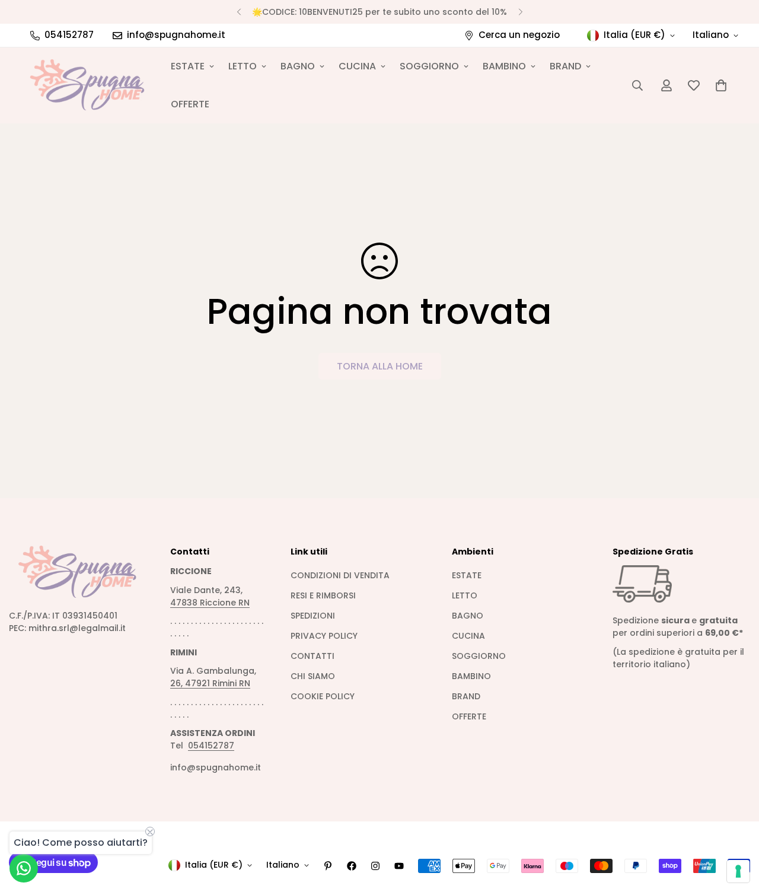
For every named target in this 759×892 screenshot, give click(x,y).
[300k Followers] (351, 866)
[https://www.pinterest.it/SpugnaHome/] (328, 866)
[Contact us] (23, 868)
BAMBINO (504, 66)
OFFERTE (190, 104)
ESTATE (188, 66)
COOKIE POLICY (323, 696)
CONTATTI (312, 656)
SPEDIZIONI (313, 616)
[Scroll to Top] (736, 827)
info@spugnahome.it (215, 767)
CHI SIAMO (313, 676)
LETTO (242, 66)
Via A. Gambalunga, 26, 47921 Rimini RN (213, 677)
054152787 (211, 745)
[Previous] (238, 12)
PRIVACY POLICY (324, 636)
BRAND (565, 66)
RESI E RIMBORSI (323, 595)
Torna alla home (380, 366)
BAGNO (297, 66)
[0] (721, 85)
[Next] (520, 12)
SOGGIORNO (429, 66)
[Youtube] (399, 866)
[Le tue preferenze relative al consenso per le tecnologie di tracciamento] (738, 871)
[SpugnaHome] (87, 85)
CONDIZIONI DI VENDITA (340, 575)
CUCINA (357, 66)
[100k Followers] (375, 866)
